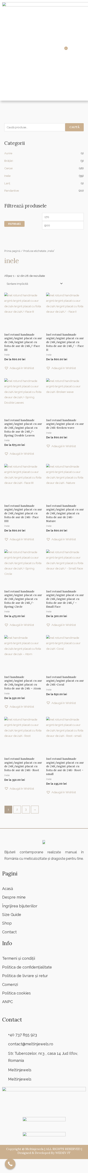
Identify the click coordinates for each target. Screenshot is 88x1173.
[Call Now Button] (10, 1164)
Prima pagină (12, 251)
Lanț (7, 183)
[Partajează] (28, 1162)
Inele (7, 175)
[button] (50, 50)
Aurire (8, 153)
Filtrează (14, 223)
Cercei (8, 168)
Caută (74, 127)
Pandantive (11, 190)
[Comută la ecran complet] (16, 1162)
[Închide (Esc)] (39, 1162)
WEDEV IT (62, 1153)
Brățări (8, 160)
